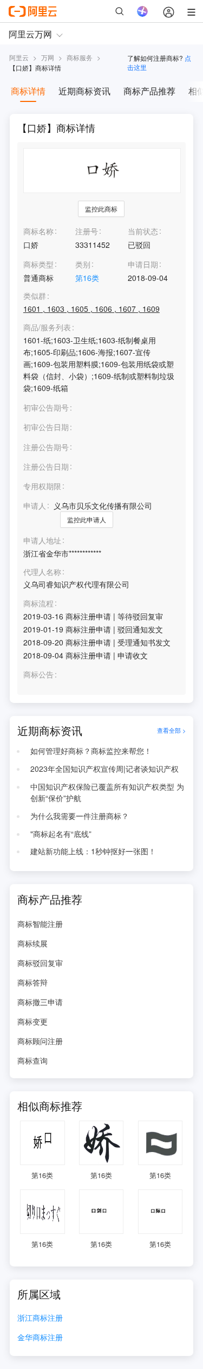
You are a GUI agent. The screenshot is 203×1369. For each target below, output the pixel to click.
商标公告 (38, 674)
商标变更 (32, 1021)
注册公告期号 (46, 447)
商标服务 (80, 57)
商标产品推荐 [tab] (149, 91)
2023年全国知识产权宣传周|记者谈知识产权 (104, 768)
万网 (47, 57)
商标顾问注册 (40, 1040)
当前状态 (143, 231)
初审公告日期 (46, 426)
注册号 (86, 231)
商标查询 (32, 1060)
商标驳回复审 (40, 962)
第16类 (87, 277)
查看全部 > (171, 730)
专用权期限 (42, 486)
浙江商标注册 (40, 1318)
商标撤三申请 (40, 1001)
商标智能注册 (40, 923)
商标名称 (38, 231)
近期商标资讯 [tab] (84, 91)
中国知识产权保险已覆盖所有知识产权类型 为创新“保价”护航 (107, 792)
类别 (82, 264)
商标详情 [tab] (28, 91)
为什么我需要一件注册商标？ (79, 815)
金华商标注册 (40, 1338)
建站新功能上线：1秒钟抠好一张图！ (93, 851)
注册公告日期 (46, 466)
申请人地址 (42, 540)
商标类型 (38, 264)
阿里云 (19, 57)
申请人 (34, 505)
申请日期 (143, 264)
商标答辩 (32, 982)
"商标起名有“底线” (60, 833)
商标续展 (32, 943)
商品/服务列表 (47, 327)
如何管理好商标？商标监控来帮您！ (91, 750)
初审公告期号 (46, 407)
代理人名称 (42, 572)
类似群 (34, 296)
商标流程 (38, 603)
